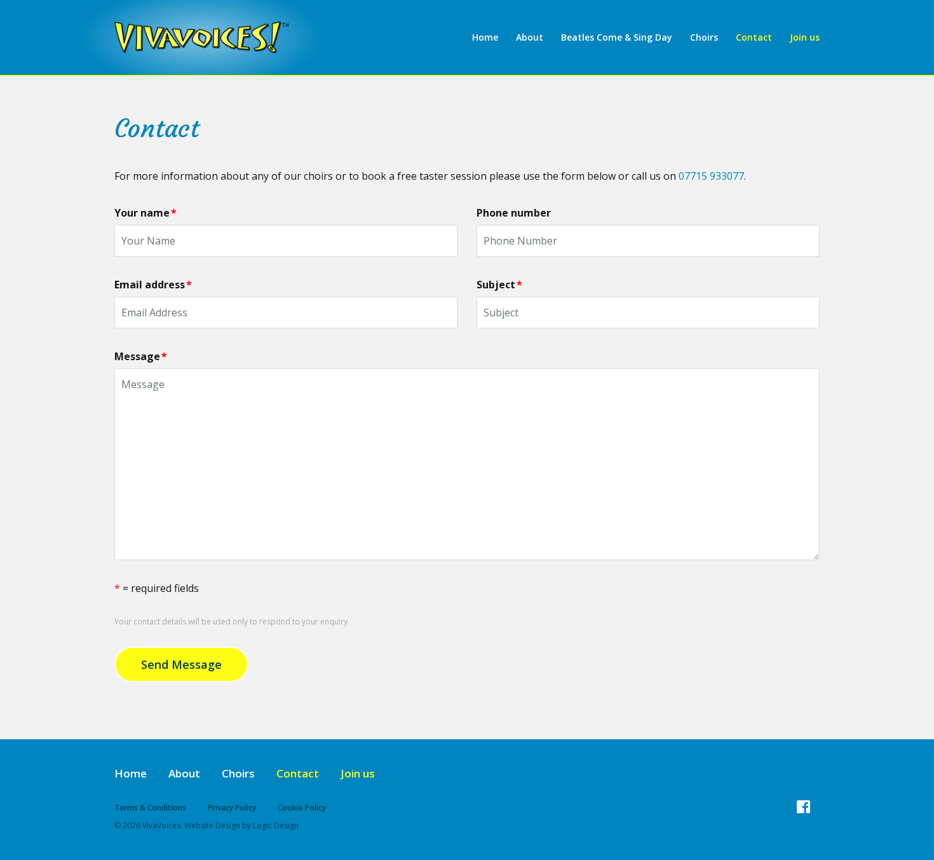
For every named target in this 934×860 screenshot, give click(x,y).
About (529, 37)
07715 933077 (711, 176)
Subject (499, 285)
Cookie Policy (302, 807)
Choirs (704, 37)
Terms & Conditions (150, 807)
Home (485, 37)
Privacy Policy (232, 807)
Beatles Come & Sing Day (616, 37)
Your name (145, 213)
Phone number (514, 213)
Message (140, 356)
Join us (805, 37)
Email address (153, 285)
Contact (754, 37)
